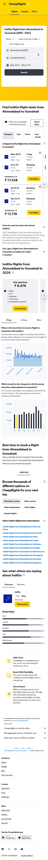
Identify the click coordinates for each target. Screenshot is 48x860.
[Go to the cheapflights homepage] (19, 4)
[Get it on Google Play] (8, 837)
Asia (22, 748)
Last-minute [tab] (38, 135)
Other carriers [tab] (30, 501)
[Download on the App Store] (24, 837)
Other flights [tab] (30, 507)
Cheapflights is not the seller (17, 728)
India (29, 748)
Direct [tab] (27, 134)
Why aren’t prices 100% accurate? (19, 738)
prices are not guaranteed (19, 720)
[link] (20, 308)
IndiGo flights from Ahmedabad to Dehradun (22, 544)
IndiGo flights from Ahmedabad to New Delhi (22, 533)
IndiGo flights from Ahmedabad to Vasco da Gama (21, 528)
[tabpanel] (24, 382)
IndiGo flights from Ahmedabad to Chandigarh (23, 555)
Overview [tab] (9, 584)
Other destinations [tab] (12, 507)
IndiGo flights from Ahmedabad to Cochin (21, 540)
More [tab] (39, 320)
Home (16, 748)
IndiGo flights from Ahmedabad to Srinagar (21, 548)
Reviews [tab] (21, 584)
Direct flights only (16, 44)
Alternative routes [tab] (12, 501)
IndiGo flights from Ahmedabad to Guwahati (22, 559)
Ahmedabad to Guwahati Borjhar (15, 751)
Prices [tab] (8, 320)
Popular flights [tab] (10, 513)
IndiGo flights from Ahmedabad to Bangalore (22, 563)
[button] (4, 4)
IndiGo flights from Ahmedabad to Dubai (20, 537)
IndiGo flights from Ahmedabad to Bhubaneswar (24, 551)
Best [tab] (19, 134)
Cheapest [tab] (8, 134)
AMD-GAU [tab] (24, 472)
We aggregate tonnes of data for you (20, 733)
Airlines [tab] (24, 320)
